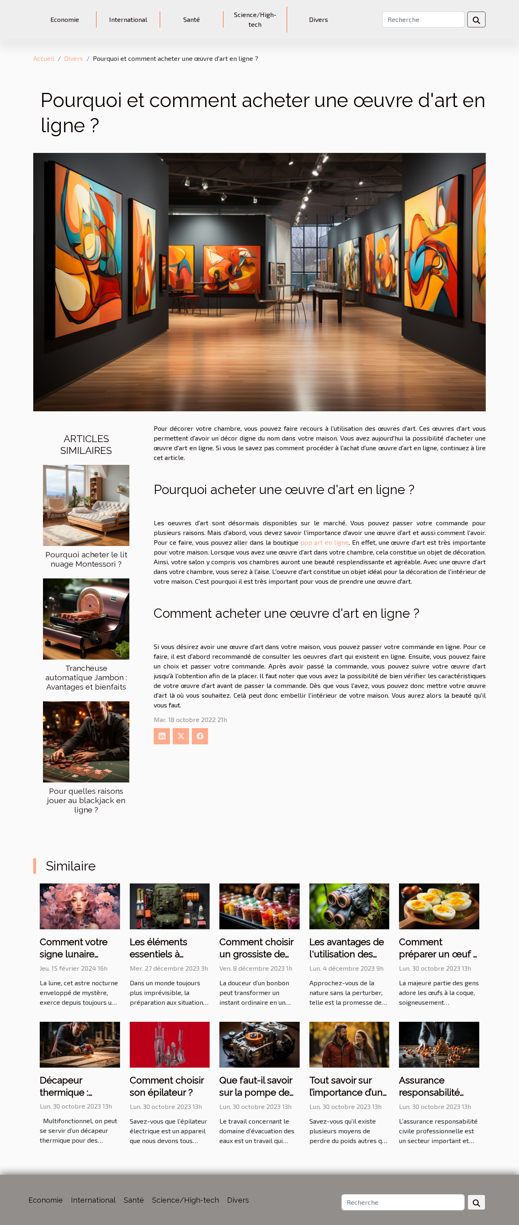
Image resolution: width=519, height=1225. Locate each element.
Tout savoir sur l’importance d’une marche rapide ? (348, 1092)
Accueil (43, 58)
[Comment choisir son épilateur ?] (170, 1043)
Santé (191, 19)
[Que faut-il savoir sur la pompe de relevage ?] (259, 1043)
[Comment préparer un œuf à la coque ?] (439, 905)
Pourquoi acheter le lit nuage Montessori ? (86, 559)
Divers (318, 19)
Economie (64, 19)
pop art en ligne (324, 542)
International (128, 19)
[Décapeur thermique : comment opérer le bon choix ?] (80, 1043)
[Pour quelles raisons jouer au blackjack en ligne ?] (86, 741)
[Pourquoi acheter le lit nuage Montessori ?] (86, 504)
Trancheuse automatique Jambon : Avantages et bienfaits (86, 677)
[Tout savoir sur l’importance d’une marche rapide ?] (349, 1043)
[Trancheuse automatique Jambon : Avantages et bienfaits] (86, 618)
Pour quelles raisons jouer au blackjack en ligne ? (86, 800)
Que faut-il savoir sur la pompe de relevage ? (255, 1092)
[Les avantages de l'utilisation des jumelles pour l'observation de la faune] (349, 905)
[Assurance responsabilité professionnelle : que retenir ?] (439, 1043)
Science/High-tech (255, 19)
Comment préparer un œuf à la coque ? (438, 953)
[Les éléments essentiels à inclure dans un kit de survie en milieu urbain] (170, 905)
